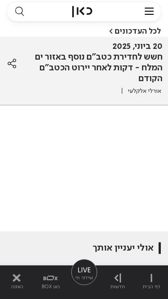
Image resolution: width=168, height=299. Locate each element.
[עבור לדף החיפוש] (19, 11)
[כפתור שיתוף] (11, 63)
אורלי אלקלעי (144, 91)
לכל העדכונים (138, 31)
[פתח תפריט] (149, 11)
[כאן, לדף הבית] (82, 11)
